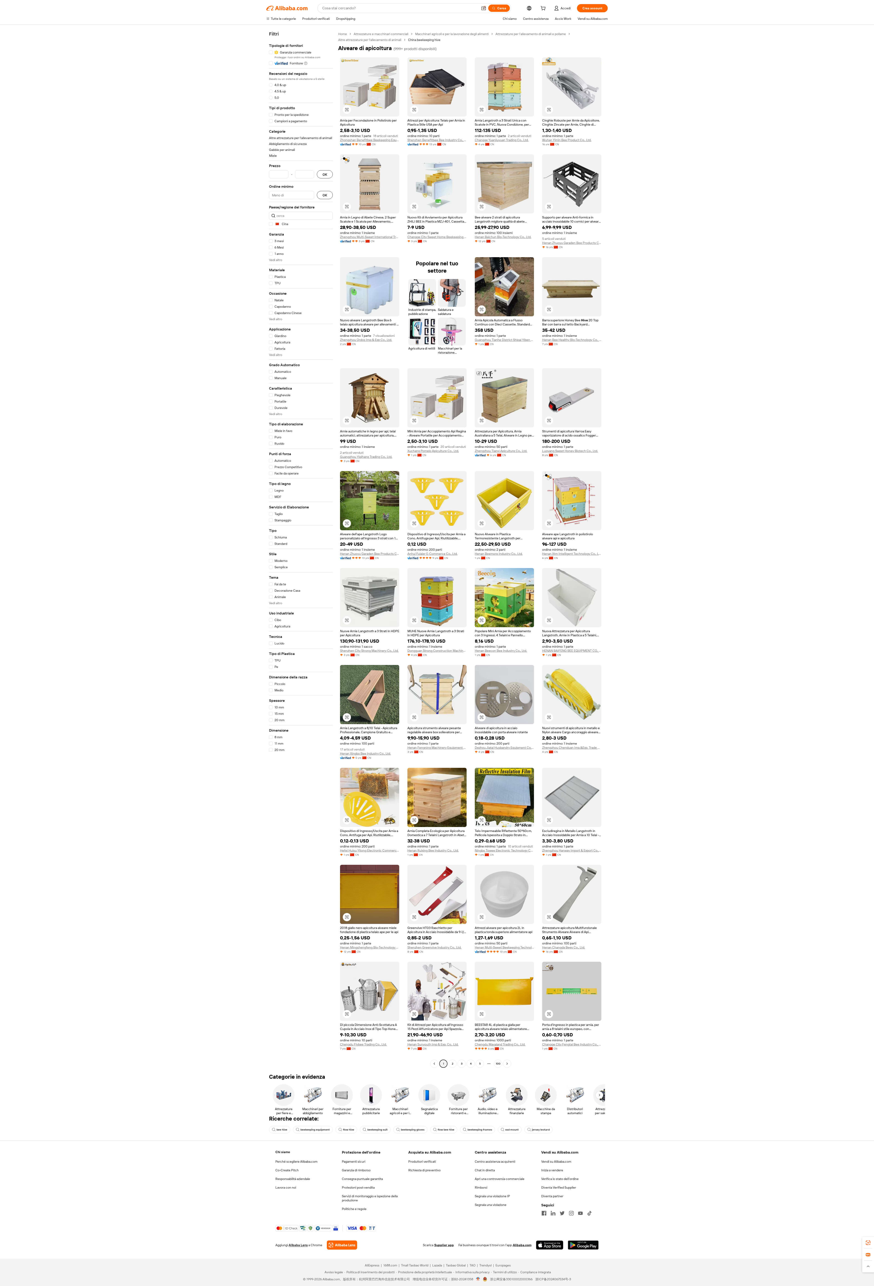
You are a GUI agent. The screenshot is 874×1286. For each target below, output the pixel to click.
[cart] (544, 9)
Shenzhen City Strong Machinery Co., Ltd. (369, 650)
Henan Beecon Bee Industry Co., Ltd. (501, 650)
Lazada (437, 1265)
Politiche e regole (354, 1209)
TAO (472, 1265)
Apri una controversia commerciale (499, 1179)
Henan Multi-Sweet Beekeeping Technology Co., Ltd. (504, 947)
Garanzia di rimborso (356, 1170)
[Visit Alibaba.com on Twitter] (562, 1213)
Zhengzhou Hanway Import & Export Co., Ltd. (571, 850)
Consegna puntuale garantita (362, 1179)
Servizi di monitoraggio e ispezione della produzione (370, 1198)
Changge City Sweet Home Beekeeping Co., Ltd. (437, 237)
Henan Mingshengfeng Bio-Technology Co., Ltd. (369, 947)
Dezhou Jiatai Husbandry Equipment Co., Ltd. (504, 747)
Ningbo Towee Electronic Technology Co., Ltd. (504, 850)
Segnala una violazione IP (492, 1196)
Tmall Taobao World (414, 1265)
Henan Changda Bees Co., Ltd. (563, 947)
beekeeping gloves (412, 1129)
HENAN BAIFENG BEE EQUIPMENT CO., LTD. (571, 650)
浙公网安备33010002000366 (511, 1279)
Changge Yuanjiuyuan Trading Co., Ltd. (501, 140)
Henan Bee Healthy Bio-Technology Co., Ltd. (571, 340)
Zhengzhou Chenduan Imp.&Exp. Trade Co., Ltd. (571, 747)
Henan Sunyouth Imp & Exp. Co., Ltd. (432, 1044)
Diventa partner (552, 1196)
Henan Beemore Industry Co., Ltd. (499, 553)
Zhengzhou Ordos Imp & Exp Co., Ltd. (366, 340)
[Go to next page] (507, 1064)
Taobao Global (456, 1265)
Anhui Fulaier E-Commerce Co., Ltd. (432, 553)
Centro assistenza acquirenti (495, 1161)
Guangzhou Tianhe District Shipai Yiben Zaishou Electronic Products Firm (504, 340)
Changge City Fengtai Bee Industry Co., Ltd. (571, 1044)
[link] (868, 1243)
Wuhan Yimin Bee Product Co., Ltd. (566, 140)
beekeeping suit (377, 1129)
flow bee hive (446, 1129)
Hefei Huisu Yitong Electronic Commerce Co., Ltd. (369, 850)
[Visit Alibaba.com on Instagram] (571, 1213)
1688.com (390, 1265)
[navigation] (301, 549)
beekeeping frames (479, 1129)
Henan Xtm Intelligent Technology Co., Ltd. (571, 553)
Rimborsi (481, 1187)
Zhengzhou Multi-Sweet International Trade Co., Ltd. (369, 237)
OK (325, 174)
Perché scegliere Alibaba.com (296, 1161)
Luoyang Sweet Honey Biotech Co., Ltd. (570, 451)
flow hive (348, 1129)
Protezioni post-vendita (358, 1187)
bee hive (282, 1129)
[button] (483, 8)
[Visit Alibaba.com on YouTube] (580, 1213)
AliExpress (372, 1265)
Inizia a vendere (552, 1170)
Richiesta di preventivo (424, 1170)
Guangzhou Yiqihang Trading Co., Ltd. (366, 457)
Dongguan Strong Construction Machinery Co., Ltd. (437, 650)
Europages (503, 1265)
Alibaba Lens (298, 1245)
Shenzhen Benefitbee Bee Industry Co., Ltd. (437, 140)
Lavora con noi (285, 1187)
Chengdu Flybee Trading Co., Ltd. (363, 1044)
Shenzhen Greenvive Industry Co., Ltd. (434, 947)
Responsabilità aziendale (292, 1179)
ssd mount (512, 1129)
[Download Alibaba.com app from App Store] (549, 1245)
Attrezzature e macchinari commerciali (381, 34)
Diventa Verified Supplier (558, 1187)
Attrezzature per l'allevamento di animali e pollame (530, 34)
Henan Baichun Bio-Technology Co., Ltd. (503, 237)
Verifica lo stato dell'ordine (560, 1179)
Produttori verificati (422, 1161)
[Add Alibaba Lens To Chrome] (342, 1245)
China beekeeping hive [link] (424, 40)
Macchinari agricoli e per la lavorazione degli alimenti (452, 34)
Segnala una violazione (490, 1205)
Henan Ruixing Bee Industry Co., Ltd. (433, 850)
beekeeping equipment (315, 1129)
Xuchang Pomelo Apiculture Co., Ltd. (433, 451)
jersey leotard (541, 1129)
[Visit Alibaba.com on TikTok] (589, 1213)
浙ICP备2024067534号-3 (553, 1279)
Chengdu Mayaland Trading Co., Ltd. (500, 1044)
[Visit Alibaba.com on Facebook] (544, 1213)
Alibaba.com (522, 1245)
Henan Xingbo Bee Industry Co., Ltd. (365, 753)
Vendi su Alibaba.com (556, 1161)
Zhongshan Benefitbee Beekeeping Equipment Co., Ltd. (369, 140)
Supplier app (444, 1245)
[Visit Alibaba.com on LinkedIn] (553, 1213)
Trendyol (485, 1265)
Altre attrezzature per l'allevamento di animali (369, 40)
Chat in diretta (485, 1170)
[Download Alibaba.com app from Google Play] (583, 1245)
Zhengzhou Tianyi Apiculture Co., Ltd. (501, 451)
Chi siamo (282, 1152)
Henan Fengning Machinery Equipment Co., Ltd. (437, 747)
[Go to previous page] (434, 1064)
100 (498, 1063)
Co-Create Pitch (287, 1170)
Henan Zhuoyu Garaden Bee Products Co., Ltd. (571, 243)
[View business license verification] (478, 1279)
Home (342, 34)
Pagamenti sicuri (353, 1161)
